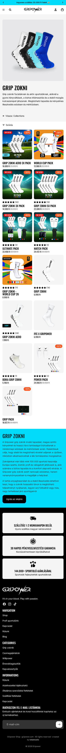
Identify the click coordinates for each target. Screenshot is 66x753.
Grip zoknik (8, 647)
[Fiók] (55, 9)
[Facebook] (4, 604)
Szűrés (9, 125)
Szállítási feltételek (11, 696)
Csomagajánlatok (11, 653)
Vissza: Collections (15, 116)
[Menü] (3, 9)
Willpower (7, 658)
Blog (4, 636)
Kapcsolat (7, 626)
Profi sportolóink (10, 620)
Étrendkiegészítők (11, 663)
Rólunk (5, 631)
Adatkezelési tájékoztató (14, 685)
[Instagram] (10, 604)
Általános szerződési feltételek (17, 690)
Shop (5, 615)
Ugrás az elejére (14, 499)
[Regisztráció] (59, 724)
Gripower (37, 746)
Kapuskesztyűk (10, 669)
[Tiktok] (15, 604)
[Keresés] (10, 9)
